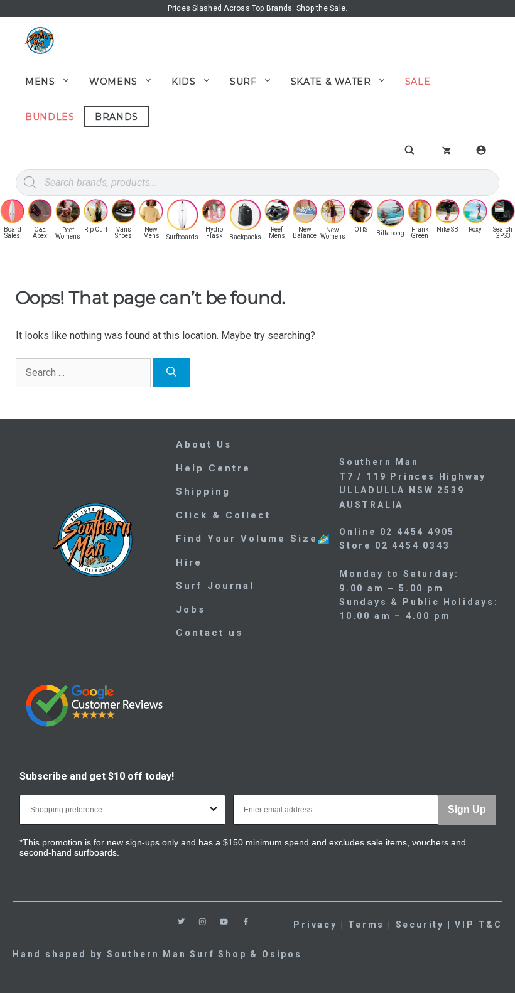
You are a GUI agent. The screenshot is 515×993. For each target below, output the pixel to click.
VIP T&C (478, 925)
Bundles (50, 116)
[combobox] (118, 809)
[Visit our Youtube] (224, 922)
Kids (183, 81)
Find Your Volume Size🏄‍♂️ (254, 538)
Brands (116, 116)
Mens (40, 81)
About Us (204, 444)
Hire (189, 562)
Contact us (209, 632)
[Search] (171, 372)
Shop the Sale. (321, 8)
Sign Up (467, 809)
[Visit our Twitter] (181, 921)
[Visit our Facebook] (246, 922)
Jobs (190, 609)
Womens (113, 81)
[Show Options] (213, 809)
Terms (366, 925)
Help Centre (213, 468)
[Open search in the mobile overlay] (411, 150)
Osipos (282, 954)
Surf (243, 81)
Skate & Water (331, 81)
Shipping (203, 491)
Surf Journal (215, 585)
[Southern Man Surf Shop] (39, 40)
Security (420, 925)
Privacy (315, 925)
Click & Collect (223, 515)
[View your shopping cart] (446, 151)
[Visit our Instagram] (202, 922)
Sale (418, 81)
